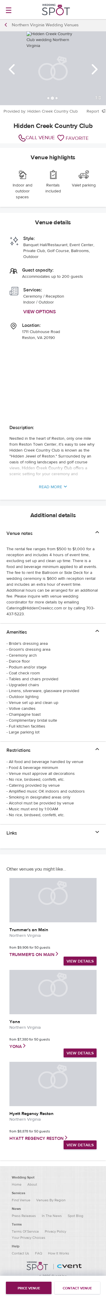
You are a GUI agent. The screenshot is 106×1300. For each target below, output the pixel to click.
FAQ (38, 1253)
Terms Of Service (25, 1231)
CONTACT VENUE (77, 1288)
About (32, 1184)
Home (16, 1184)
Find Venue (21, 1200)
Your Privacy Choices (28, 1237)
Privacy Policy (55, 1231)
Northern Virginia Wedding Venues (45, 25)
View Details (80, 961)
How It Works (58, 1253)
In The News (52, 1215)
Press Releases (24, 1215)
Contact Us (20, 1253)
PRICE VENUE (29, 1288)
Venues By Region (51, 1200)
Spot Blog (75, 1215)
